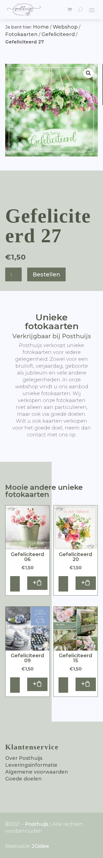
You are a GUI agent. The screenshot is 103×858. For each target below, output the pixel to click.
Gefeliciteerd (58, 34)
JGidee (40, 846)
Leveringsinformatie (31, 765)
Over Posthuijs (23, 758)
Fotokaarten (21, 34)
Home (41, 27)
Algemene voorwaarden (36, 772)
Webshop (65, 27)
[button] (88, 73)
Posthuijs (36, 824)
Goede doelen (23, 779)
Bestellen (46, 274)
